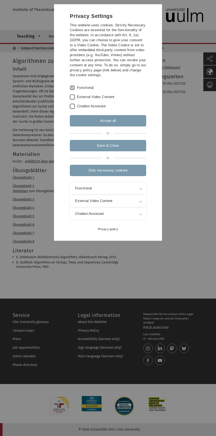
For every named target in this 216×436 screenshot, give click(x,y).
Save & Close (108, 146)
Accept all (108, 121)
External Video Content (96, 97)
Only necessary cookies (108, 170)
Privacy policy (108, 229)
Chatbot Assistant (91, 106)
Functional (85, 88)
